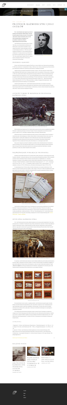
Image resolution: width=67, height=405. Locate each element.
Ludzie (24, 21)
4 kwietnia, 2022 (44, 363)
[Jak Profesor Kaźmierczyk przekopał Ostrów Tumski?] (19, 354)
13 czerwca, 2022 (30, 367)
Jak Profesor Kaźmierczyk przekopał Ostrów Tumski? (19, 366)
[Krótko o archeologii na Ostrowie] (48, 351)
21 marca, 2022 (19, 21)
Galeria (24, 397)
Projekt (24, 390)
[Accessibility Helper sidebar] (65, 9)
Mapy (24, 393)
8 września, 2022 (15, 372)
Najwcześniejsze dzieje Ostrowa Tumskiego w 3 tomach (33, 361)
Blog (24, 395)
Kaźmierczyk (15, 337)
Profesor (25, 337)
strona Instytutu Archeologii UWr (47, 55)
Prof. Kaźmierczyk (20, 337)
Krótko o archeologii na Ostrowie (48, 359)
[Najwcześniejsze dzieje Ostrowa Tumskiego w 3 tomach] (33, 351)
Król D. (14, 21)
